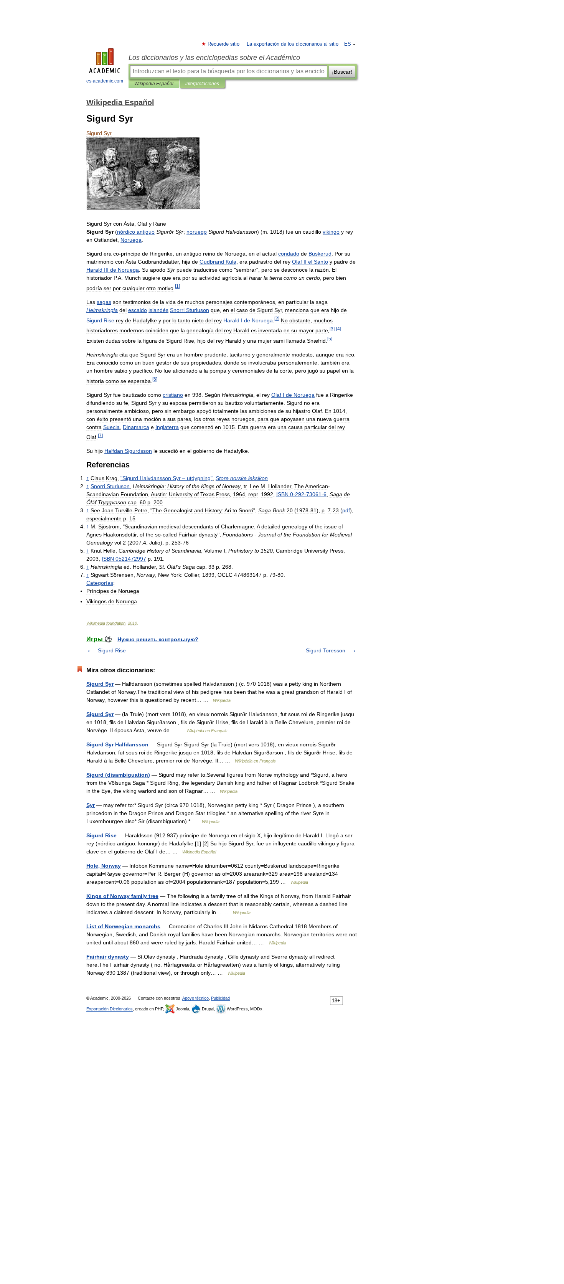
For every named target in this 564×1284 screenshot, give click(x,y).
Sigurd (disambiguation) (118, 775)
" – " (166, 478)
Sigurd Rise (112, 650)
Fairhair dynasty (107, 957)
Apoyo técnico (195, 998)
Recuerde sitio (223, 44)
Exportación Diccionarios (109, 1009)
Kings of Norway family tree (122, 896)
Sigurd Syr (100, 684)
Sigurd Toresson (325, 650)
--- (301, 494)
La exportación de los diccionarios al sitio (292, 44)
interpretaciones (202, 83)
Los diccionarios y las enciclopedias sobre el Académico (214, 57)
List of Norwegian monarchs (123, 926)
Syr (90, 805)
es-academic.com (104, 81)
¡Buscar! (342, 72)
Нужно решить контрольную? (157, 639)
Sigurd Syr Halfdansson (117, 744)
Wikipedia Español (153, 83)
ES (347, 44)
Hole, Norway (103, 866)
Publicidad (220, 998)
